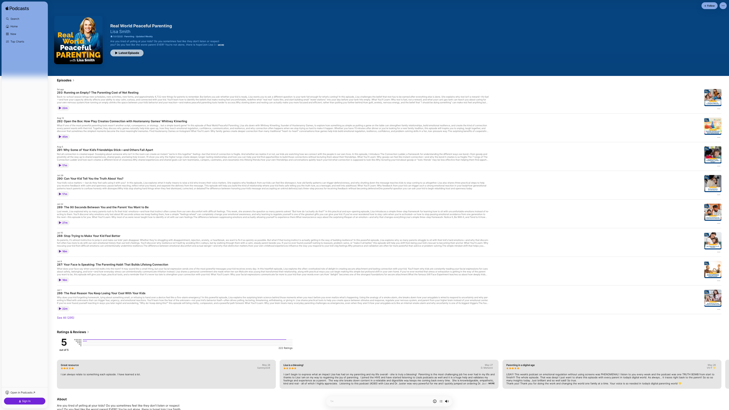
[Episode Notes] (434, 401)
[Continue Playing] (441, 401)
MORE (221, 45)
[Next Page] (725, 374)
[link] (66, 80)
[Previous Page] (53, 374)
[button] (24, 19)
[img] (17, 8)
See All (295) (65, 317)
